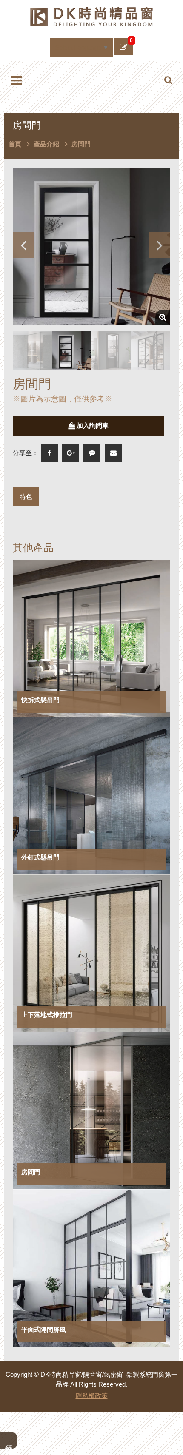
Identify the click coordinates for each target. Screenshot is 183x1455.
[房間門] (91, 246)
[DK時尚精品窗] (91, 16)
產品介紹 (46, 144)
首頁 (15, 144)
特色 (26, 496)
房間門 (81, 144)
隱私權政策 (92, 1395)
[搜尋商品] (168, 80)
